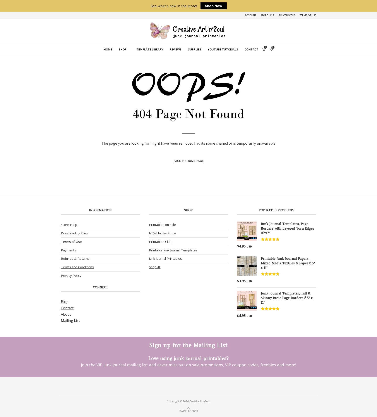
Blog (65, 301)
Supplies (194, 49)
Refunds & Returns (75, 258)
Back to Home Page (188, 161)
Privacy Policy (71, 275)
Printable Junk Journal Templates (173, 250)
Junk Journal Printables (165, 258)
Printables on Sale (162, 224)
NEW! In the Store (162, 233)
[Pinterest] (183, 386)
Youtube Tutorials (223, 49)
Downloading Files (74, 233)
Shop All (155, 267)
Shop (123, 49)
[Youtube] (194, 386)
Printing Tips (287, 15)
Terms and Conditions (77, 267)
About (66, 314)
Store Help (267, 15)
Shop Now (213, 6)
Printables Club (160, 241)
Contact (251, 49)
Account (250, 15)
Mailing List (70, 320)
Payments (68, 250)
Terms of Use (308, 15)
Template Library (149, 49)
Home (108, 49)
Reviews (176, 49)
